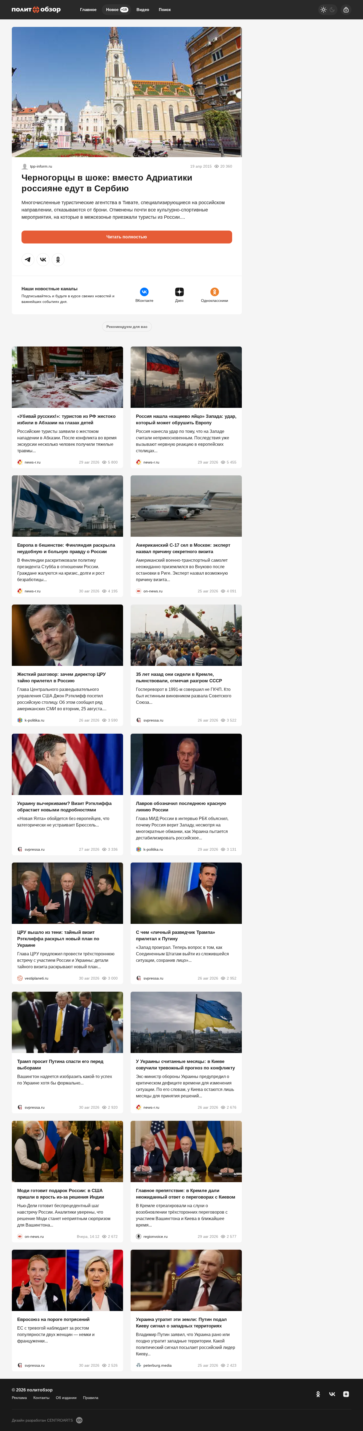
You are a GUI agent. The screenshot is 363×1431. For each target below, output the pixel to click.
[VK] (332, 1394)
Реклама (19, 1397)
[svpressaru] (138, 720)
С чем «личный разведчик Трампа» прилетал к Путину (175, 935)
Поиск (165, 9)
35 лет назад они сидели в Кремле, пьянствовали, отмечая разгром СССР (179, 677)
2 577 (231, 1236)
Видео (142, 9)
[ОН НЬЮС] (138, 591)
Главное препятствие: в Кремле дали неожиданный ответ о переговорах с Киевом (185, 1193)
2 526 (113, 1365)
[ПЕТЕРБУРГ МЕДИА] (138, 1365)
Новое (116, 9)
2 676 (231, 1107)
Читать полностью (126, 237)
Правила (90, 1397)
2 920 (113, 1107)
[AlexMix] (24, 166)
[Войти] (346, 9)
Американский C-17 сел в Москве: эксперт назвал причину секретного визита (183, 548)
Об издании (66, 1397)
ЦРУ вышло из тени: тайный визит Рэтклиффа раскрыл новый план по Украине (58, 939)
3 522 (231, 720)
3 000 (113, 978)
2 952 (231, 978)
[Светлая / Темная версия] (327, 9)
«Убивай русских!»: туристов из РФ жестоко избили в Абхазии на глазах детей (66, 419)
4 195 (113, 591)
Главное (88, 9)
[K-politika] (20, 720)
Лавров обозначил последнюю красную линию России (181, 806)
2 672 (113, 1236)
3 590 (113, 720)
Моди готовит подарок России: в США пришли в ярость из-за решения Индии (60, 1193)
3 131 (231, 849)
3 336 (113, 849)
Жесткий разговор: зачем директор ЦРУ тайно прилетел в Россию (61, 677)
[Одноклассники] (318, 1394)
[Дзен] (346, 1394)
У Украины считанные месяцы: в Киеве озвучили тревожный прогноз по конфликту (185, 1064)
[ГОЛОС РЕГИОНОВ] (138, 1236)
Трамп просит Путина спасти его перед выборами (60, 1064)
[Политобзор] (36, 9)
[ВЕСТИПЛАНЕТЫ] (20, 978)
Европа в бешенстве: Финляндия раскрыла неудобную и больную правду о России (66, 548)
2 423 (231, 1365)
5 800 (113, 462)
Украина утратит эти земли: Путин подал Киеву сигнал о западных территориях (181, 1322)
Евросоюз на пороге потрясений (53, 1319)
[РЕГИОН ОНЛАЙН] (20, 462)
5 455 (231, 462)
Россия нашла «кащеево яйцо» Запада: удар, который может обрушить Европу (186, 419)
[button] (27, 259)
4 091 (231, 591)
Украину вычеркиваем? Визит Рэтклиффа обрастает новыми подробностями (64, 806)
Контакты (41, 1397)
